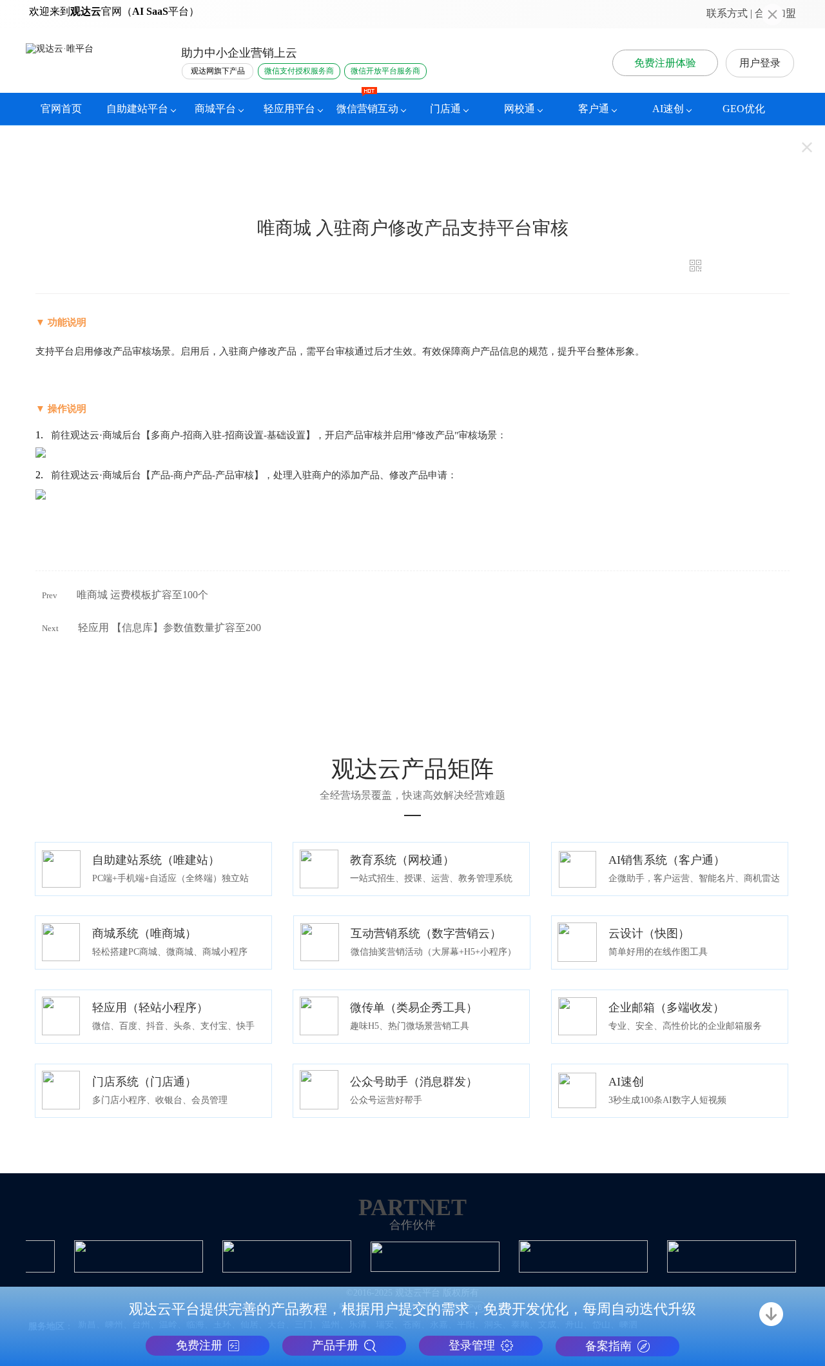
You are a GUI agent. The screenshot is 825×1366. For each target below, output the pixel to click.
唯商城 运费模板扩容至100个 (142, 594)
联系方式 (727, 13)
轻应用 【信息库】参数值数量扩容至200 (169, 627)
